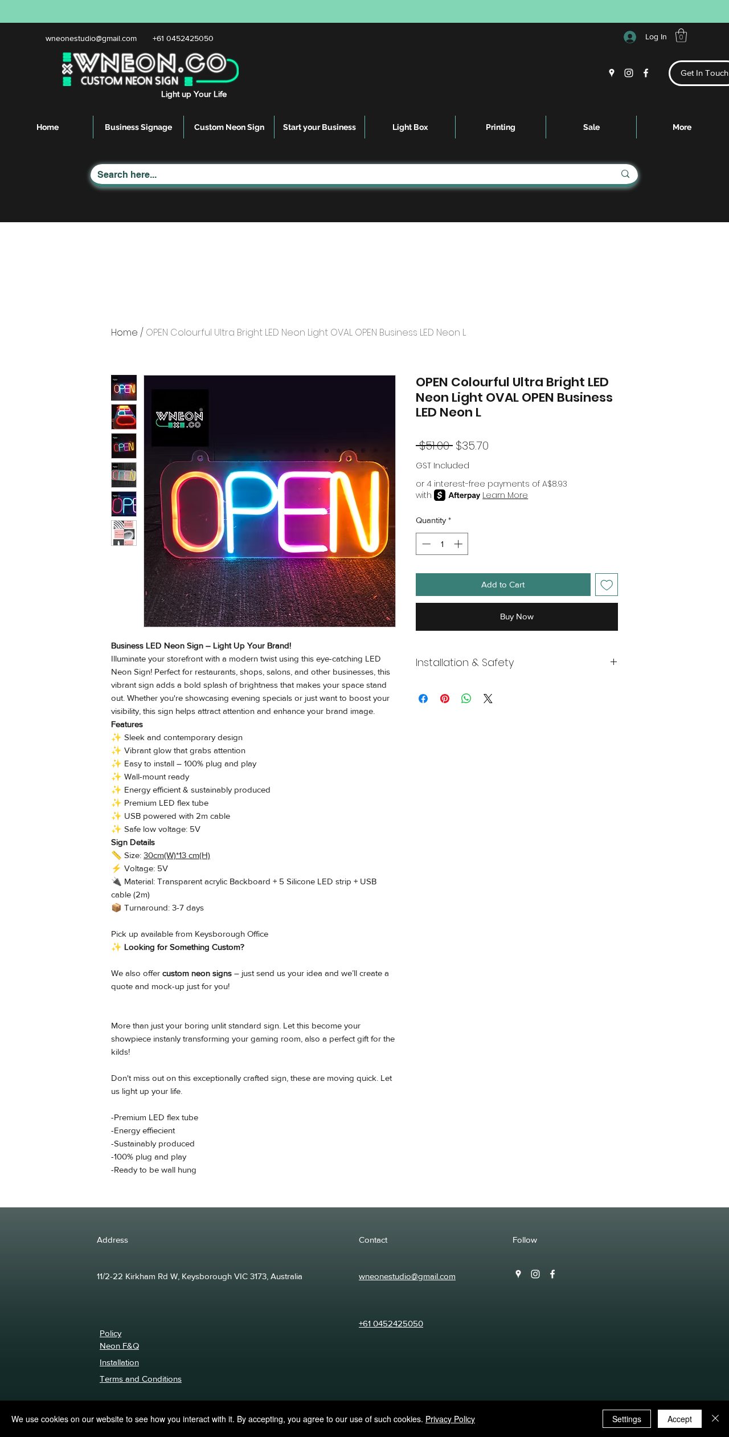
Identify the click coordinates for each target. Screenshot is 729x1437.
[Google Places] (611, 73)
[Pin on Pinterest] (445, 698)
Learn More (505, 495)
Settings (626, 1418)
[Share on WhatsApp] (466, 698)
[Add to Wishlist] (607, 585)
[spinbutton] (442, 543)
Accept (679, 1418)
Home (124, 332)
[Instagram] (628, 73)
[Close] (715, 1419)
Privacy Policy (450, 1418)
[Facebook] (646, 73)
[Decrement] (425, 543)
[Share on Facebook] (423, 698)
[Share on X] (488, 698)
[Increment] (459, 543)
